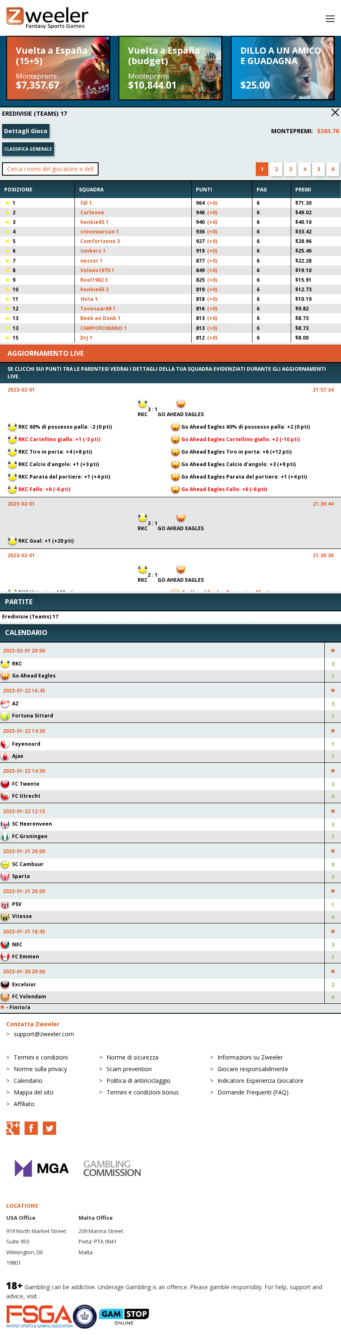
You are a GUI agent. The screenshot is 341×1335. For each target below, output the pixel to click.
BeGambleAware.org (69, 1296)
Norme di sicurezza (132, 1057)
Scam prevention (129, 1069)
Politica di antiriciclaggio (138, 1080)
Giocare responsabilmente (252, 1069)
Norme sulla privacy (40, 1069)
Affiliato (24, 1104)
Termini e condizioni (41, 1057)
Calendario (28, 1080)
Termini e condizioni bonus (142, 1092)
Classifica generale (28, 149)
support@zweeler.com (44, 1034)
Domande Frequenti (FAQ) (253, 1092)
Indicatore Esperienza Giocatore (260, 1080)
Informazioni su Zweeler (250, 1057)
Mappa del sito (34, 1092)
